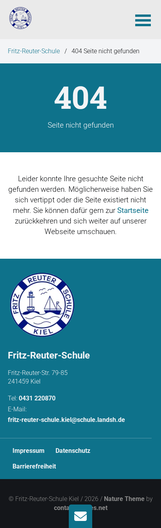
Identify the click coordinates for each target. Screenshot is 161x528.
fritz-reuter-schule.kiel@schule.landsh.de (66, 419)
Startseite (132, 210)
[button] (143, 19)
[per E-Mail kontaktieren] (80, 516)
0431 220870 (37, 398)
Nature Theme (124, 499)
